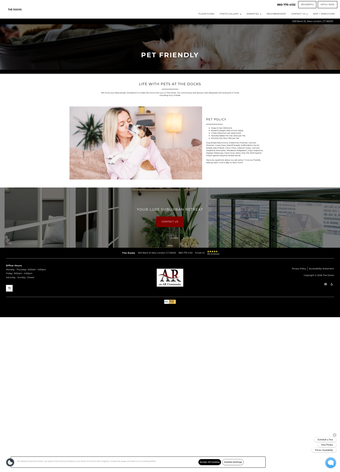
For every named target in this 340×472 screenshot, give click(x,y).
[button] (307, 4)
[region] (138, 462)
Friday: (9, 273)
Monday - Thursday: (16, 269)
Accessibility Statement (321, 268)
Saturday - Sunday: (16, 277)
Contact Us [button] (170, 222)
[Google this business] (9, 288)
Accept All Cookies (210, 462)
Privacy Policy (299, 268)
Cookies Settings (233, 462)
